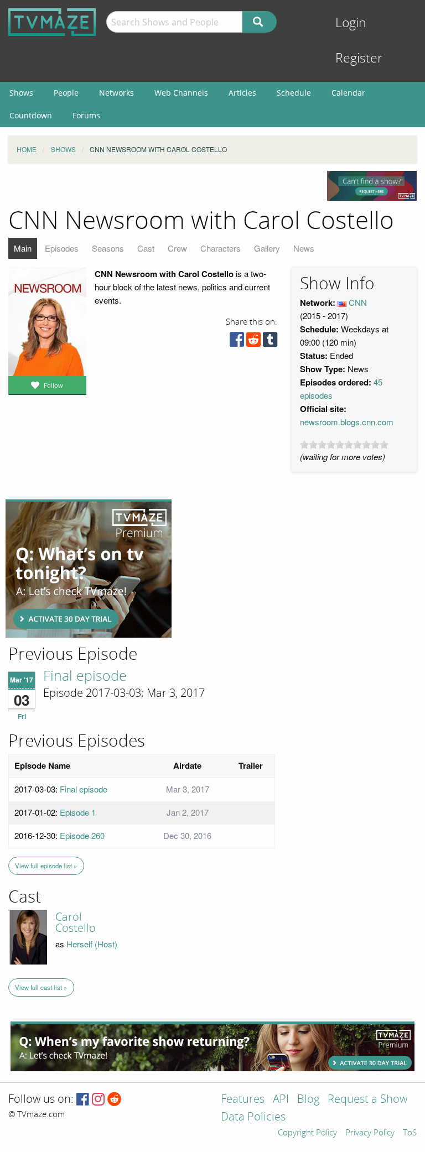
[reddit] (253, 342)
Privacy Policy (370, 1133)
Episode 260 (82, 835)
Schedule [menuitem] (294, 92)
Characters (220, 248)
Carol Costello (75, 922)
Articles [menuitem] (242, 92)
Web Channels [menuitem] (181, 92)
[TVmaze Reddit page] (114, 1100)
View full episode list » (46, 865)
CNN (358, 302)
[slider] (344, 444)
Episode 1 (78, 812)
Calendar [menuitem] (348, 92)
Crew (177, 248)
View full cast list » (41, 987)
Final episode (85, 676)
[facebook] (237, 342)
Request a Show (367, 1100)
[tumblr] (270, 342)
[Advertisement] (89, 568)
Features (243, 1100)
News (303, 248)
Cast (145, 248)
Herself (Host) (91, 944)
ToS (410, 1133)
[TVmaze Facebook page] (82, 1100)
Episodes (62, 248)
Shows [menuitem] (21, 92)
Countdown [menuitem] (30, 115)
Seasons (108, 248)
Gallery (267, 248)
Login (350, 22)
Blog (308, 1100)
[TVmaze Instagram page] (98, 1100)
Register (358, 58)
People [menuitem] (66, 92)
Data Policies (253, 1117)
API (281, 1100)
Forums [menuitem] (86, 115)
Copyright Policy (307, 1133)
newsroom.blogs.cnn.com (346, 422)
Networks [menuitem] (116, 92)
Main (23, 248)
